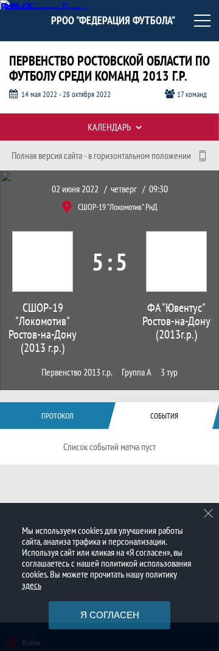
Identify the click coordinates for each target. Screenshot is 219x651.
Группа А (136, 372)
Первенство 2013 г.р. (77, 372)
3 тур (169, 372)
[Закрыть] (208, 513)
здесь (31, 585)
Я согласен (109, 615)
